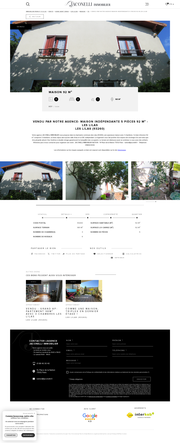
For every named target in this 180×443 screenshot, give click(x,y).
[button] (155, 201)
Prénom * (117, 340)
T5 (88, 11)
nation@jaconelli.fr (44, 379)
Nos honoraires (73, 434)
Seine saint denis (62, 11)
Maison (82, 11)
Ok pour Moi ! (28, 435)
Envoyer (142, 379)
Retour (36, 17)
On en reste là (28, 413)
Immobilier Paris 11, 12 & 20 (36, 11)
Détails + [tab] (66, 214)
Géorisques (122, 150)
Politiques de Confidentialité (96, 396)
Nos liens (107, 434)
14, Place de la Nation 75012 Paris (46, 371)
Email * (70, 350)
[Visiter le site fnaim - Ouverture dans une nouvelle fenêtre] (129, 415)
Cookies (124, 434)
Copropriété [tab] (111, 214)
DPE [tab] (88, 214)
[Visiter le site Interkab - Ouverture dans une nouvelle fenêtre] (144, 415)
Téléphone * (119, 350)
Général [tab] (42, 214)
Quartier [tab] (137, 214)
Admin (101, 434)
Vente (51, 11)
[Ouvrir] (28, 4)
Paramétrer (11, 435)
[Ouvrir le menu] (147, 4)
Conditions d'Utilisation (111, 396)
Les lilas (74, 11)
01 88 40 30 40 (43, 363)
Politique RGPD (116, 434)
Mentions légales (93, 434)
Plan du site (82, 434)
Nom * (69, 340)
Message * (72, 360)
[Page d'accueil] (87, 4)
